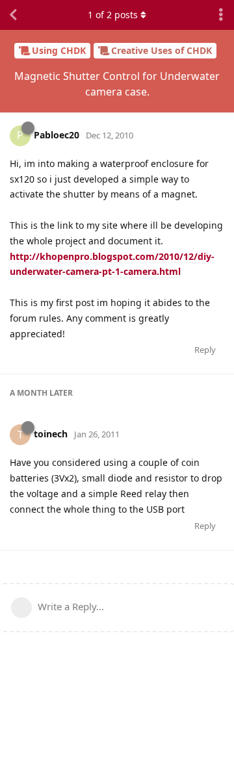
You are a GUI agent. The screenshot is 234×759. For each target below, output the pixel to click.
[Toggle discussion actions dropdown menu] (221, 15)
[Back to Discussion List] (13, 15)
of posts (113, 14)
